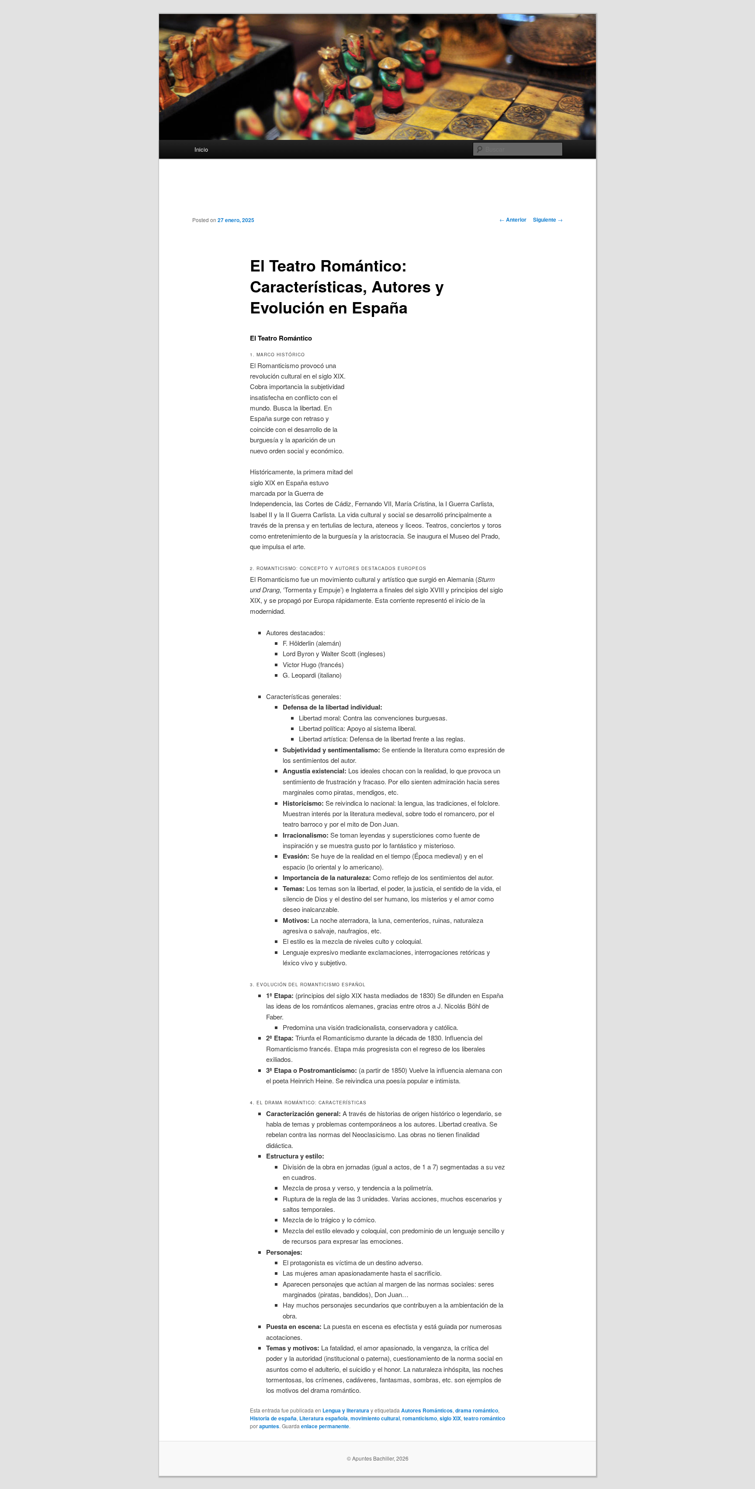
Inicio (201, 149)
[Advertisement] (377, 194)
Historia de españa (273, 1418)
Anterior (512, 219)
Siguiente (548, 219)
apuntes (269, 1426)
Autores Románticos (427, 1410)
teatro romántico (484, 1418)
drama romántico (476, 1410)
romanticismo (419, 1418)
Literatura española (323, 1418)
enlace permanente (325, 1426)
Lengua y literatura (345, 1410)
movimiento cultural (375, 1418)
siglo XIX (450, 1418)
